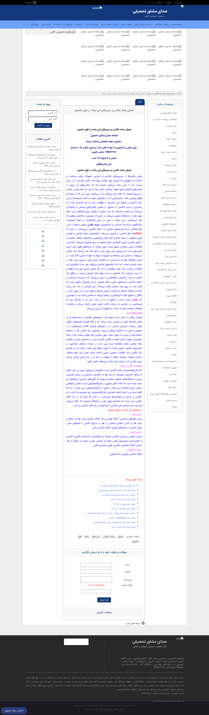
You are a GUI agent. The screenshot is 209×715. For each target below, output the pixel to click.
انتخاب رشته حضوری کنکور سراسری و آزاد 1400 (46, 164)
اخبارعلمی (173, 341)
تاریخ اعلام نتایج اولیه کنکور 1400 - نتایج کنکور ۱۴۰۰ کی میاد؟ (44, 156)
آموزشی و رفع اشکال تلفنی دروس (163, 393)
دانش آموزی (171, 289)
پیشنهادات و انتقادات (62, 24)
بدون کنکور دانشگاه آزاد (167, 269)
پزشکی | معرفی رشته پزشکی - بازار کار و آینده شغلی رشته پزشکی (111, 513)
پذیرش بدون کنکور (169, 197)
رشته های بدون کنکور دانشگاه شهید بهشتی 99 (117, 485)
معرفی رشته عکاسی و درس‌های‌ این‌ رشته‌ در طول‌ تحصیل (104, 110)
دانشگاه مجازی (171, 191)
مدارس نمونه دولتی (169, 152)
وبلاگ (174, 407)
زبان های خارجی (170, 217)
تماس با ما (156, 2)
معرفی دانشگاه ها (170, 367)
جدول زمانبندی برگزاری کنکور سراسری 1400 (46, 205)
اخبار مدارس (172, 171)
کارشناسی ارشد (171, 256)
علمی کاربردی (171, 126)
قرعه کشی (45, 24)
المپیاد (174, 158)
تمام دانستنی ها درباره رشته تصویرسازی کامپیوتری (116, 490)
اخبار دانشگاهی (170, 322)
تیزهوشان (173, 145)
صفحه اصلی (176, 24)
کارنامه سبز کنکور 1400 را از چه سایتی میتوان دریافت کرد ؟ (45, 189)
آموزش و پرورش (170, 380)
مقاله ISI (173, 302)
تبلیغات (78, 24)
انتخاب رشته (171, 139)
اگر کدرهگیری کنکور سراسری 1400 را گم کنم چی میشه (44, 173)
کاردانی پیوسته (170, 165)
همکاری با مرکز (91, 24)
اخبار (140, 101)
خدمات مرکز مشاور (143, 24)
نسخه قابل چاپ (133, 623)
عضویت (168, 2)
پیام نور (173, 178)
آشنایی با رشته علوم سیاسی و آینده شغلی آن (118, 495)
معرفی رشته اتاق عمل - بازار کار (123, 508)
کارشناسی (173, 374)
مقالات (174, 354)
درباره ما (178, 2)
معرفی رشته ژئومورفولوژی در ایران (122, 517)
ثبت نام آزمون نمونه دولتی (166, 263)
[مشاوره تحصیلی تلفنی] (182, 6)
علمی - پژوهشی (170, 276)
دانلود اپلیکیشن (161, 24)
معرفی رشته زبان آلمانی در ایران (123, 527)
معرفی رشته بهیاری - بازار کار (124, 504)
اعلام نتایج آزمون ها (168, 210)
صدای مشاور (171, 400)
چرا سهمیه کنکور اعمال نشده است (41, 211)
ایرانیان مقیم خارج (109, 24)
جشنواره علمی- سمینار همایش (164, 361)
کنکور (174, 132)
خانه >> (178, 93)
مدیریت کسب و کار (169, 328)
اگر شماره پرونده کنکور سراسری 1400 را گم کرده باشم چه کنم (45, 181)
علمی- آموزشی (171, 348)
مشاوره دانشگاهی (169, 204)
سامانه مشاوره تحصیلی (88, 705)
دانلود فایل (172, 387)
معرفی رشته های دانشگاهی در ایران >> (160, 93)
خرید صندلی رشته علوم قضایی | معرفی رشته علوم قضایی (114, 522)
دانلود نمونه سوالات (169, 230)
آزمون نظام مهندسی (169, 112)
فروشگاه (34, 24)
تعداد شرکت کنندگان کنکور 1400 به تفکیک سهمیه (43, 148)
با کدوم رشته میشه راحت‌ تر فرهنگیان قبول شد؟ (46, 219)
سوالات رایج (126, 24)
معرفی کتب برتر (170, 250)
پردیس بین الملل (170, 184)
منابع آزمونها (172, 315)
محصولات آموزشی (169, 224)
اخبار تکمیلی (172, 335)
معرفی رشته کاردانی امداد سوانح (123, 499)
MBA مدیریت (171, 295)
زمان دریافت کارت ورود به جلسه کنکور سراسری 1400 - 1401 (44, 197)
